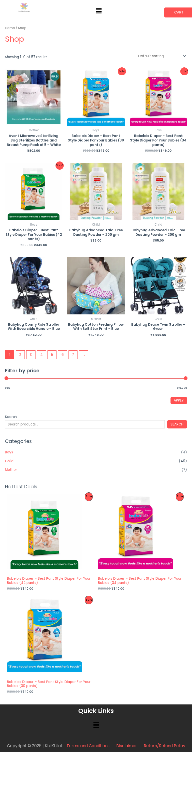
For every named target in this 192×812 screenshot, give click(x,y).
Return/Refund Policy (164, 746)
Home (10, 28)
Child (9, 461)
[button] (99, 10)
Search (11, 416)
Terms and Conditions (88, 746)
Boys (9, 452)
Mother (11, 469)
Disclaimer (126, 746)
